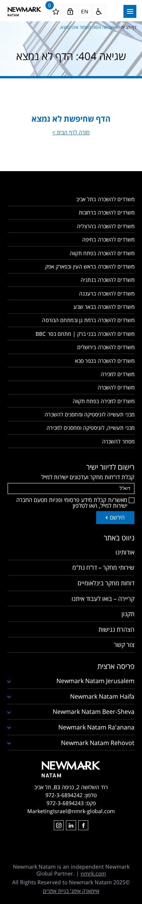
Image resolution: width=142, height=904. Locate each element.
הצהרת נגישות (116, 629)
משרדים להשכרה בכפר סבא (104, 360)
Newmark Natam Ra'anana (96, 727)
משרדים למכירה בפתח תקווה (103, 401)
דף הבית (128, 27)
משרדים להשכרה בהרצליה (105, 226)
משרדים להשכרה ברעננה (106, 293)
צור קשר (124, 644)
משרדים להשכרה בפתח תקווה (102, 253)
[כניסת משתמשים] (70, 11)
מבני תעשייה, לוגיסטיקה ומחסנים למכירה (90, 427)
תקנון (128, 614)
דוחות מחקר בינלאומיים (106, 583)
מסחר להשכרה (118, 441)
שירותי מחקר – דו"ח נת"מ (103, 567)
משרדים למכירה (117, 374)
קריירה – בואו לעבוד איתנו (103, 598)
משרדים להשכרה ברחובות (106, 212)
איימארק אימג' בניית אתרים (71, 890)
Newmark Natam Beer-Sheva (93, 711)
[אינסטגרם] (59, 825)
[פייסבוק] (83, 825)
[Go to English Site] (84, 11)
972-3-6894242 (64, 795)
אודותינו (124, 552)
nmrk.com (93, 873)
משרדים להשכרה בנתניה (107, 279)
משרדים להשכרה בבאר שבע (103, 306)
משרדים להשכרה (116, 387)
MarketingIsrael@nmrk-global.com (71, 811)
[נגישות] (98, 11)
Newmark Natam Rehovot (97, 743)
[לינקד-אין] (71, 825)
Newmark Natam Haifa (102, 696)
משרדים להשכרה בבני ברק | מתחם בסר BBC (85, 333)
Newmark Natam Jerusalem (95, 681)
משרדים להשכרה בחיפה (108, 239)
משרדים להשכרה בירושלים (105, 347)
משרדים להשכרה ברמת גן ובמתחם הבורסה (88, 320)
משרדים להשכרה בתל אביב (105, 199)
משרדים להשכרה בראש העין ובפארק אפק (89, 266)
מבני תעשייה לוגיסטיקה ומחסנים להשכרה (89, 414)
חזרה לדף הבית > (71, 132)
